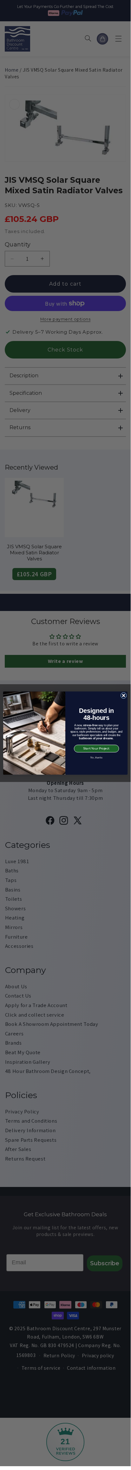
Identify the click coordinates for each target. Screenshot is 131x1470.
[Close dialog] (123, 695)
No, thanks (96, 757)
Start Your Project (96, 748)
